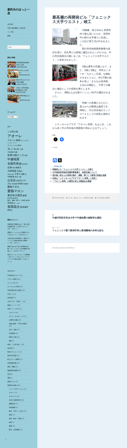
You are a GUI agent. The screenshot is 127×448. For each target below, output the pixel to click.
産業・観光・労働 (15, 418)
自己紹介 (10, 24)
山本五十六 (21, 180)
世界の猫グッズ (15, 155)
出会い (9, 294)
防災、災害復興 (14, 430)
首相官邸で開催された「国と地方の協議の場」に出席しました (18, 225)
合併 (9, 167)
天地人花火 (10, 174)
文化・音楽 (12, 330)
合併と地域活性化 (15, 400)
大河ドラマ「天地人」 (14, 301)
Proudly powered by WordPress (63, 248)
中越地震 (13, 159)
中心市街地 (100, 198)
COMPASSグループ (13, 275)
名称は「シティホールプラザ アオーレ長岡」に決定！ (74, 178)
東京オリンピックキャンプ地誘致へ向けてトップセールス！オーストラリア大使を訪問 (18, 257)
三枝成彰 (10, 152)
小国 (19, 177)
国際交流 (12, 404)
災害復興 (12, 333)
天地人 (20, 171)
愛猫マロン (15, 191)
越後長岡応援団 (12, 370)
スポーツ (12, 312)
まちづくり (12, 396)
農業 (10, 426)
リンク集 (10, 32)
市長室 (20, 183)
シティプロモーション (16, 389)
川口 (9, 183)
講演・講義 (11, 367)
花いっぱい (16, 203)
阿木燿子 (24, 207)
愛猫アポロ (13, 186)
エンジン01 (24, 140)
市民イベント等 (12, 309)
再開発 (107, 198)
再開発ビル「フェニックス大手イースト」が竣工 (72, 169)
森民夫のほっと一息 (18, 11)
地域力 (18, 167)
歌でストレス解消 (13, 359)
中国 (26, 155)
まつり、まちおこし (15, 316)
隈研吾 (9, 210)
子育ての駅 (20, 174)
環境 (10, 415)
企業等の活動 (13, 320)
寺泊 (16, 177)
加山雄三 (25, 164)
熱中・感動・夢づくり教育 (16, 200)
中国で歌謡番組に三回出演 (16, 28)
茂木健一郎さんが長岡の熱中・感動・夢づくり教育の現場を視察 (79, 175)
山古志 (11, 180)
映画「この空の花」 (14, 344)
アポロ (70, 198)
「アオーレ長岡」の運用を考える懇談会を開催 (71, 181)
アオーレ (14, 135)
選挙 (8, 378)
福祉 (10, 341)
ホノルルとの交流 (13, 286)
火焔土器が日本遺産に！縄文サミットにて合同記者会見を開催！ (18, 239)
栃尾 (25, 195)
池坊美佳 (15, 198)
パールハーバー (12, 143)
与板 (15, 152)
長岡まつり (11, 381)
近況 (8, 374)
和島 (13, 168)
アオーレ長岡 (13, 140)
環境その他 (12, 337)
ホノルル (13, 149)
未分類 (9, 348)
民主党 (9, 198)
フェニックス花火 (14, 145)
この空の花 (12, 131)
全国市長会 (14, 163)
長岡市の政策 (11, 385)
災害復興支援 (11, 363)
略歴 (8, 36)
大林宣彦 (11, 170)
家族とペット (11, 305)
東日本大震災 (14, 195)
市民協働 (14, 184)
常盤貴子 (26, 184)
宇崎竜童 (10, 177)
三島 (21, 149)
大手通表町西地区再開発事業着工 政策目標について (74, 172)
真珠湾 (28, 200)
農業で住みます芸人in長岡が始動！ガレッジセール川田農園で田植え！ (18, 248)
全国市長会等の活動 (14, 290)
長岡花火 (13, 206)
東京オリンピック (13, 352)
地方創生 (10, 298)
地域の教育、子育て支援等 (18, 324)
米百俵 (10, 203)
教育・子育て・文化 (15, 411)
